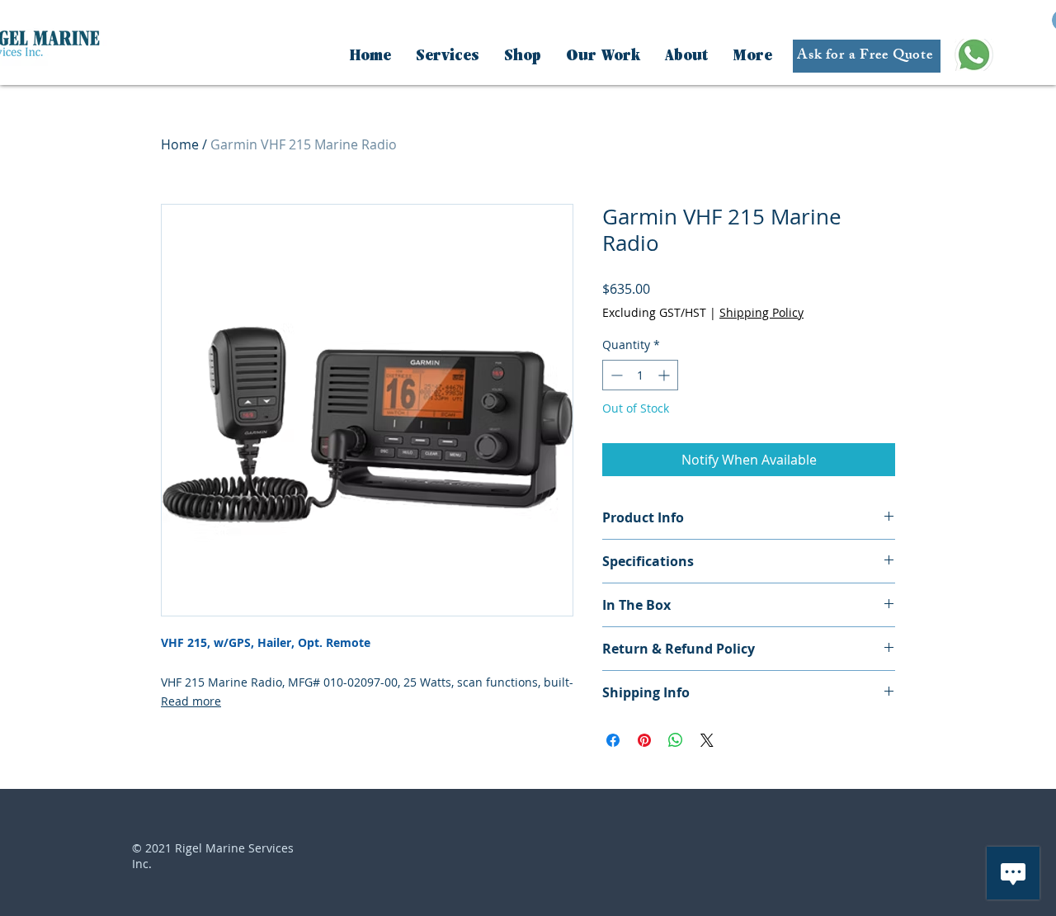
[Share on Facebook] (613, 740)
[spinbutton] (640, 375)
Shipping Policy (761, 312)
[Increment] (665, 375)
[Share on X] (707, 740)
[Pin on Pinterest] (644, 740)
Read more (191, 701)
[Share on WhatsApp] (676, 740)
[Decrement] (615, 375)
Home (180, 144)
